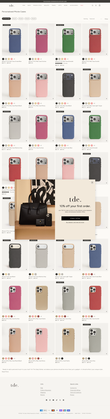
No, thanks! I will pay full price (75, 222)
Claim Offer (75, 218)
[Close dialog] (92, 182)
